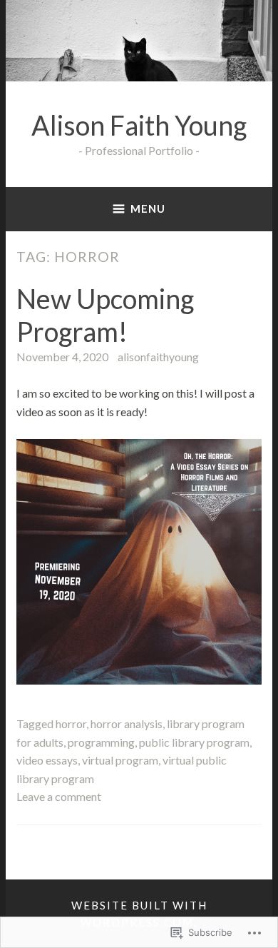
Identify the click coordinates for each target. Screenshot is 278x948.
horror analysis (127, 723)
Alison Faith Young (139, 125)
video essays (47, 760)
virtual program (120, 760)
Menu (147, 208)
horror (71, 723)
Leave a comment (58, 796)
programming (101, 742)
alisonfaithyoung (158, 356)
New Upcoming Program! (105, 315)
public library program (194, 742)
